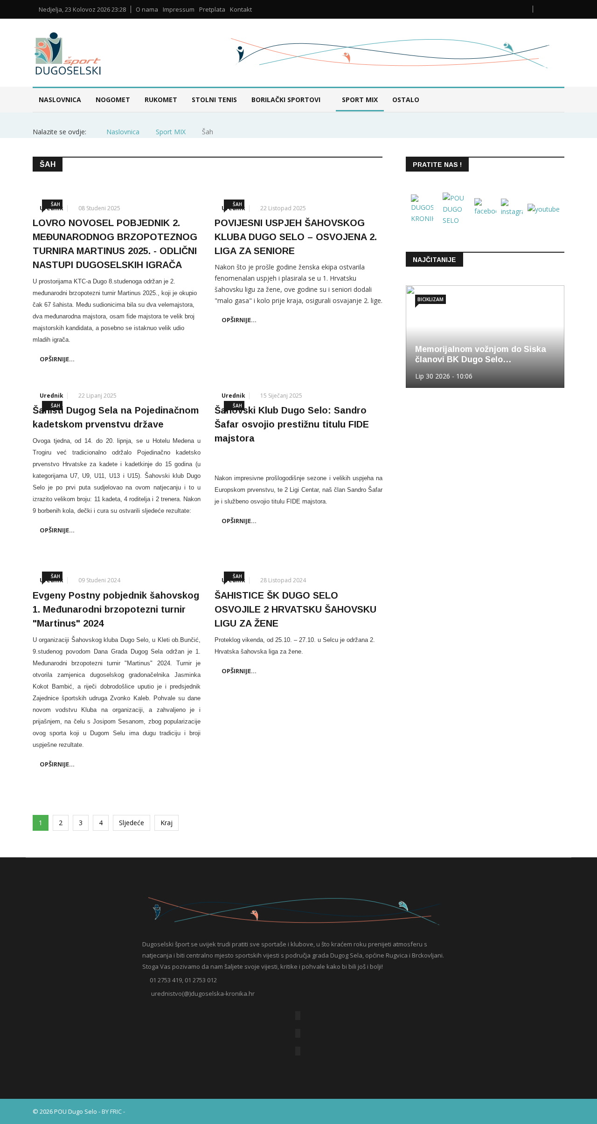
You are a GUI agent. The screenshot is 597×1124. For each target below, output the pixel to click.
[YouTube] (297, 1033)
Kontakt (241, 10)
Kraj (166, 822)
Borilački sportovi (285, 99)
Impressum (178, 10)
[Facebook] (297, 1015)
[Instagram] (297, 1051)
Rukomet (161, 99)
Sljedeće (131, 822)
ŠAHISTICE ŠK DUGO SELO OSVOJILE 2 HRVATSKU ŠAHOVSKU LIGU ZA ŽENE (295, 609)
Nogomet (113, 99)
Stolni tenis (214, 99)
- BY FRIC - (111, 1111)
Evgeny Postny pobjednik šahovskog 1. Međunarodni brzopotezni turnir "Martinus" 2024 (116, 609)
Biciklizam (430, 299)
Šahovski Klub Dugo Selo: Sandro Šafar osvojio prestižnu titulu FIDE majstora (292, 424)
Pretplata (212, 10)
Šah (55, 204)
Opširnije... (57, 359)
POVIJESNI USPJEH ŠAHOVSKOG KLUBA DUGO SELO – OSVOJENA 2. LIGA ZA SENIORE (296, 237)
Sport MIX (360, 99)
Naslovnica (60, 99)
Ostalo (405, 99)
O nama (147, 10)
